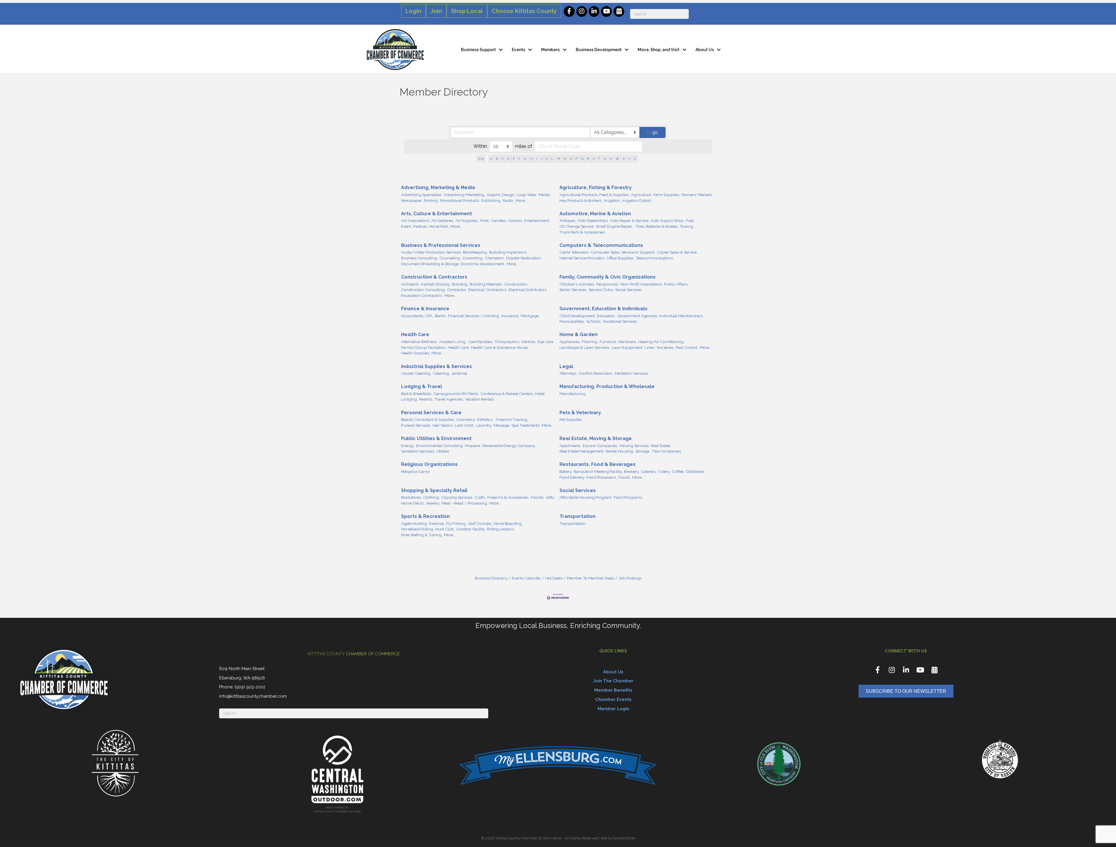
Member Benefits (613, 690)
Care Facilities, (480, 341)
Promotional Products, (460, 200)
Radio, (508, 200)
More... (521, 200)
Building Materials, (486, 284)
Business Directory (491, 578)
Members (550, 49)
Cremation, (495, 258)
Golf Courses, (480, 523)
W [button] (617, 159)
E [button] (514, 159)
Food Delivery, (572, 477)
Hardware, (627, 341)
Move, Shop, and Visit (658, 49)
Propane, (473, 445)
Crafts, (480, 497)
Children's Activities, (577, 284)
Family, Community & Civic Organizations (607, 277)
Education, (606, 315)
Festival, (420, 226)
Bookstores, (411, 497)
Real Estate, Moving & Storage (595, 438)
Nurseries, (665, 347)
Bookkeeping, (475, 252)
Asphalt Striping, (435, 284)
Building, (460, 284)
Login (413, 11)
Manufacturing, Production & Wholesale (606, 386)
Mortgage (530, 315)
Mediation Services (631, 373)
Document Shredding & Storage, (430, 263)
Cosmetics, (466, 419)
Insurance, (510, 315)
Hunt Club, (445, 529)
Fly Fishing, (456, 523)
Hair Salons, (442, 425)
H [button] (531, 159)
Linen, (650, 347)
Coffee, (678, 471)
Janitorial (459, 373)
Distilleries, (695, 471)
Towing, (687, 226)
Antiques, (567, 220)
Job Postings (630, 578)
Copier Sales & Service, (677, 252)
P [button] (576, 159)
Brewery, (631, 471)
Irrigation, (612, 200)
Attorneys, (568, 373)
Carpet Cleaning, (416, 373)
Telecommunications (654, 258)
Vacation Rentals (479, 399)
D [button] (508, 159)
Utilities (442, 451)
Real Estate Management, (581, 451)
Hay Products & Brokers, (580, 200)
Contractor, (457, 289)
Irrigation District (636, 200)
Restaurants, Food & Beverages (597, 464)
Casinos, (515, 220)
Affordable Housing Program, (585, 497)
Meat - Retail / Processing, (464, 503)
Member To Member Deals (590, 578)
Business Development (599, 49)
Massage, (501, 425)
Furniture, (608, 341)
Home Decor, (412, 503)
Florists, (537, 497)
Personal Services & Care (431, 412)
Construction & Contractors (434, 277)
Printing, (431, 200)
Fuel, (690, 220)
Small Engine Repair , (615, 226)
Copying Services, (457, 497)
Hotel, (540, 393)
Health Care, (459, 347)
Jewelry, (433, 503)
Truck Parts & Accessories (581, 232)
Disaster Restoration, (524, 258)
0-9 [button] (480, 159)
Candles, (499, 220)
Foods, (624, 477)
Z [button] (635, 159)
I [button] (536, 159)
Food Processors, (601, 477)
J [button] (541, 159)
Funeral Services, (416, 425)
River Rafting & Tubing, (421, 534)
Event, (406, 226)
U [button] (605, 159)
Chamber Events (613, 699)
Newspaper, (411, 200)
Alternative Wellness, (419, 341)
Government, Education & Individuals (603, 308)
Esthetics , (485, 419)
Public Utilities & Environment (436, 438)
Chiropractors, (507, 341)
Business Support (478, 49)
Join (436, 11)
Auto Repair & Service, (629, 220)
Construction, (516, 284)
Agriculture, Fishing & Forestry (595, 187)
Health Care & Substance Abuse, (499, 347)
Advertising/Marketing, (464, 194)
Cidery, (664, 471)
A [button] (491, 159)
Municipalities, (572, 321)
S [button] (594, 159)
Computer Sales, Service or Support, (623, 252)
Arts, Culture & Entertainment (436, 213)
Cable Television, (574, 252)
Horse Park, (439, 226)
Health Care (415, 334)
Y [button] (629, 159)
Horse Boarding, (508, 523)
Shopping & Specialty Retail (434, 490)
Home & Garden (578, 334)
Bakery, (565, 471)
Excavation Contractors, (422, 295)
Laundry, (484, 425)
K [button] (547, 159)
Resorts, (426, 399)
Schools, (593, 321)
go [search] (655, 132)
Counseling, (450, 258)
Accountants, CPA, (417, 315)
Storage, (642, 451)
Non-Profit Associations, (641, 284)
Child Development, (577, 315)
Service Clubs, (601, 289)
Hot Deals (553, 578)
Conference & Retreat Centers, (507, 393)
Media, (544, 194)
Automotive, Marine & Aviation (595, 213)
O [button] (571, 159)
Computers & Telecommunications (601, 245)
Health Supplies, (415, 353)
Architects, (410, 284)
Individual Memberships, (681, 315)
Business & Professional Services (440, 245)
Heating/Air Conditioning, (661, 341)
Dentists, (528, 341)
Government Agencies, (637, 315)
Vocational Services (620, 321)
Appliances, (569, 341)
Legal (566, 366)
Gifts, (550, 497)
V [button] (611, 159)
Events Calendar (526, 578)
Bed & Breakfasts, (416, 393)
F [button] (519, 159)
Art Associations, (415, 220)
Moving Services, (635, 445)
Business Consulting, (419, 258)
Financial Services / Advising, (474, 315)
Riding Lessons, (501, 529)
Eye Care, (546, 341)
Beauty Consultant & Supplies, (428, 419)
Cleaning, (441, 373)
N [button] (565, 159)
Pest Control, (687, 347)
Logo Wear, (527, 194)
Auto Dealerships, (593, 220)
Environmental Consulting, (440, 445)
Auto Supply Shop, (667, 220)
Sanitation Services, (418, 451)
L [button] (552, 159)
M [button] (558, 159)
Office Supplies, (620, 258)
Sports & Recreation (425, 516)
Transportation (577, 516)
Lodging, (409, 399)
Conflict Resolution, (596, 373)
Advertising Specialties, (421, 194)
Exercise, (437, 523)
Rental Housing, (620, 451)
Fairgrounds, (607, 284)
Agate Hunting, (414, 523)
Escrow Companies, (600, 445)
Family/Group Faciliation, (423, 347)
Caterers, (649, 471)
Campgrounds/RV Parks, (456, 393)
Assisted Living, (452, 341)
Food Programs (628, 497)
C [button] (503, 159)
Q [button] (582, 159)
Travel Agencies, (449, 399)
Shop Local (467, 11)
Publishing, (491, 200)
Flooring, (590, 341)
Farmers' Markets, (697, 194)
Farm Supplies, (666, 194)
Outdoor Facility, (470, 529)
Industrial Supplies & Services (436, 366)
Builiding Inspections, (508, 252)
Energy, (407, 445)
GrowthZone (624, 838)
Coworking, (472, 258)
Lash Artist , (465, 425)
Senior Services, (573, 289)
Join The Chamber (613, 680)
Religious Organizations (429, 464)
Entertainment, (537, 220)
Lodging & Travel (421, 386)
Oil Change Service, (576, 226)
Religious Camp (415, 471)
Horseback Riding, (417, 529)
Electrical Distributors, (528, 289)
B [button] (497, 159)
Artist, (484, 220)
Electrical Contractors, (487, 289)
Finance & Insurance (425, 308)
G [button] (525, 159)
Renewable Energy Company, (509, 445)
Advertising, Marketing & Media (438, 187)
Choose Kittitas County (524, 11)
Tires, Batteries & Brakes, (656, 226)
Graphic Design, (501, 194)
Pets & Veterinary (580, 412)
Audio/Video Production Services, (431, 252)
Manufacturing (572, 393)
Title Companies (666, 451)
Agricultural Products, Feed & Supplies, (594, 194)
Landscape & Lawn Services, (584, 347)
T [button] (599, 159)
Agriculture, (641, 194)
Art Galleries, (442, 220)
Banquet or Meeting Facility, (598, 471)
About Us (704, 49)
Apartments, (570, 445)
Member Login (613, 708)
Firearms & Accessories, (508, 497)
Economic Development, (483, 263)
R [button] (588, 159)
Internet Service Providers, (582, 258)
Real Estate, (661, 445)
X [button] (624, 159)
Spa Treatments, (526, 425)
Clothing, (431, 497)
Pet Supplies (570, 419)
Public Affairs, (676, 284)
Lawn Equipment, (627, 347)
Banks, (440, 315)
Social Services (628, 289)
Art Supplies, (466, 220)
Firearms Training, (512, 419)
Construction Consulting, (423, 289)
